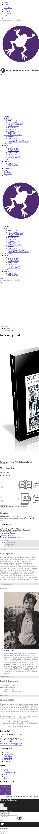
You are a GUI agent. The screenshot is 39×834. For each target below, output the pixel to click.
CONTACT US (13, 165)
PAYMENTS (12, 138)
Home (6, 2)
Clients (6, 4)
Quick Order (8, 8)
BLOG (6, 160)
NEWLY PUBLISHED (15, 124)
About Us (7, 752)
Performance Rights (10, 773)
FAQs (6, 145)
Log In (6, 15)
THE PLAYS (8, 119)
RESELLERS (12, 152)
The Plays (10, 535)
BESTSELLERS (13, 126)
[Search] (19, 20)
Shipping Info (8, 754)
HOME (6, 117)
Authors (6, 774)
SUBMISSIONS (13, 151)
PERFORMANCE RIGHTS (13, 135)
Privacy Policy (8, 758)
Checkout (7, 11)
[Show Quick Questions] (6, 813)
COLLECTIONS (13, 131)
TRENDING (12, 127)
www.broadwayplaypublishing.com (11, 745)
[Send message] (20, 818)
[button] (2, 18)
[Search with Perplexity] (1, 821)
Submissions (8, 759)
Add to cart (4, 506)
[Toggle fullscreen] (3, 828)
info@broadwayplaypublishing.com (11, 743)
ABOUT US (8, 161)
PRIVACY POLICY (14, 158)
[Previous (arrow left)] (1, 833)
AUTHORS (8, 144)
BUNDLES (12, 133)
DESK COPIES (13, 154)
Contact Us (7, 761)
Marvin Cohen (9, 650)
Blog (5, 778)
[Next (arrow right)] (3, 833)
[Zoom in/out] (1, 828)
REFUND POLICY (14, 156)
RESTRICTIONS (14, 136)
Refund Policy (8, 756)
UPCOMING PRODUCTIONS (18, 142)
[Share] (5, 828)
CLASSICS (12, 129)
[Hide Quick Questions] (2, 813)
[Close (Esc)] (7, 828)
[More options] (2, 805)
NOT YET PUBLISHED (16, 122)
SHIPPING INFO (14, 149)
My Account (8, 13)
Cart (5, 9)
